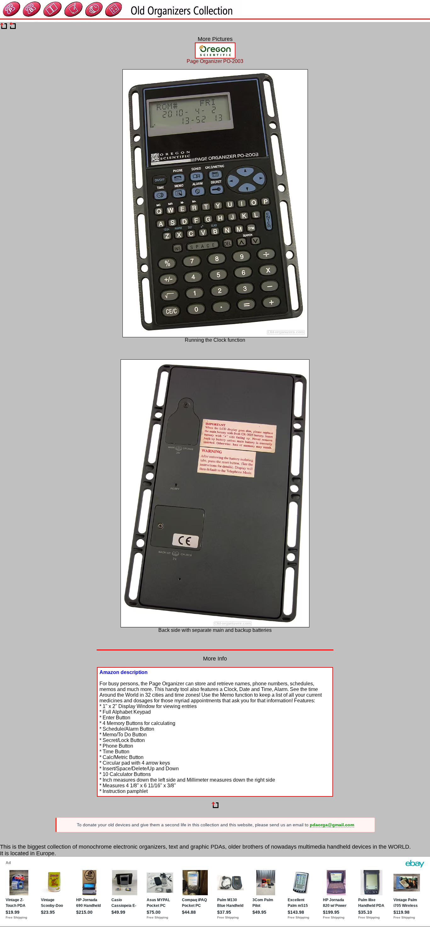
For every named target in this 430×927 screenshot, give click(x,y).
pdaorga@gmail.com (332, 824)
